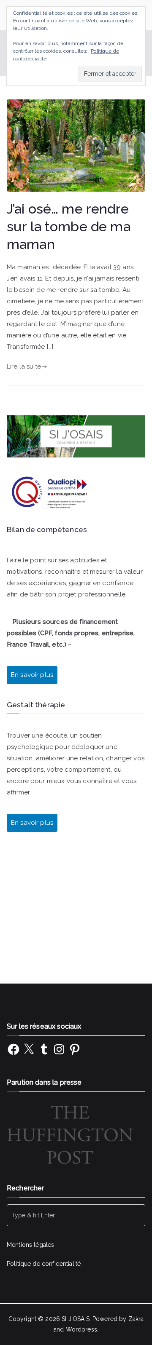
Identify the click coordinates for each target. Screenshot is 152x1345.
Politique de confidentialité (44, 1263)
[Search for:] (76, 1215)
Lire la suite (24, 366)
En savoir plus (32, 822)
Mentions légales (30, 1244)
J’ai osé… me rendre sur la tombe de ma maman (68, 226)
